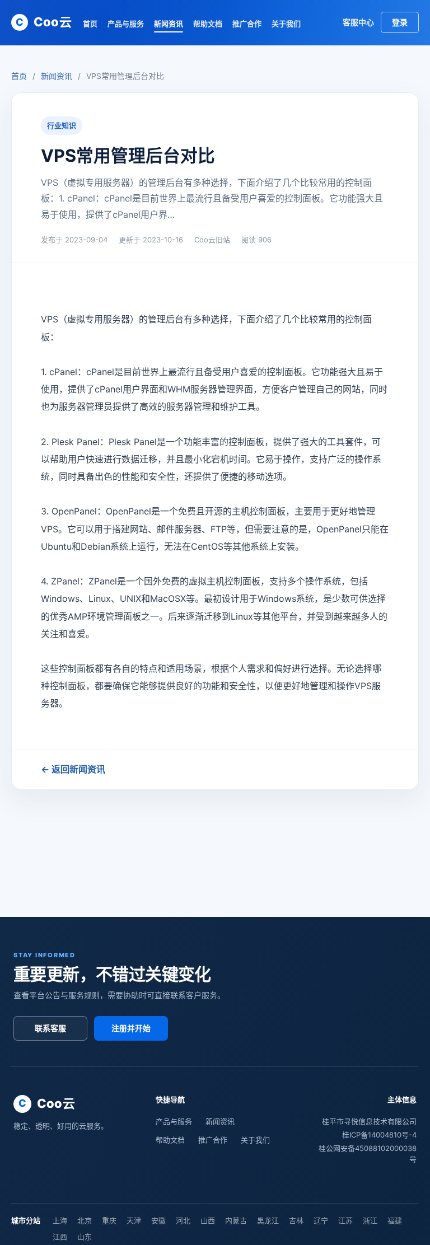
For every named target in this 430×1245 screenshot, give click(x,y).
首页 (90, 23)
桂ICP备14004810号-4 (379, 1134)
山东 (84, 1236)
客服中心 (358, 22)
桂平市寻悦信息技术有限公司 (369, 1121)
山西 (207, 1220)
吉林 (296, 1220)
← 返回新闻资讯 (73, 769)
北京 (84, 1220)
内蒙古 (236, 1220)
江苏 (345, 1220)
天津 (134, 1220)
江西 (60, 1236)
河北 (183, 1220)
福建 (394, 1220)
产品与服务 (126, 23)
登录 (400, 22)
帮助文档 (207, 23)
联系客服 (50, 1028)
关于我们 (286, 23)
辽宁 (321, 1220)
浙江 (370, 1220)
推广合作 (246, 23)
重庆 (109, 1220)
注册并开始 (131, 1028)
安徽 (158, 1220)
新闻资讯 (168, 23)
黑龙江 (268, 1220)
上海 (60, 1220)
